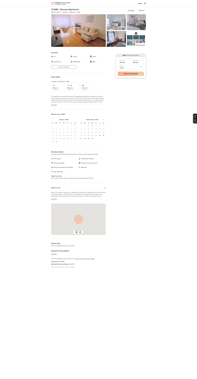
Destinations (58, 267)
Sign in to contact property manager (85, 258)
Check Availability (131, 74)
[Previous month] (52, 120)
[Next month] (103, 120)
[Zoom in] (76, 232)
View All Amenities (63, 67)
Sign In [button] (140, 3)
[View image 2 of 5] (116, 22)
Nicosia (67, 267)
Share (132, 10)
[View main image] (78, 30)
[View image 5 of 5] (136, 39)
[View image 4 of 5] (116, 39)
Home (52, 267)
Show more (54, 105)
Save (142, 10)
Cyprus (63, 267)
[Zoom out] (80, 232)
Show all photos (140, 45)
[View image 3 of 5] (136, 22)
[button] (56, 141)
